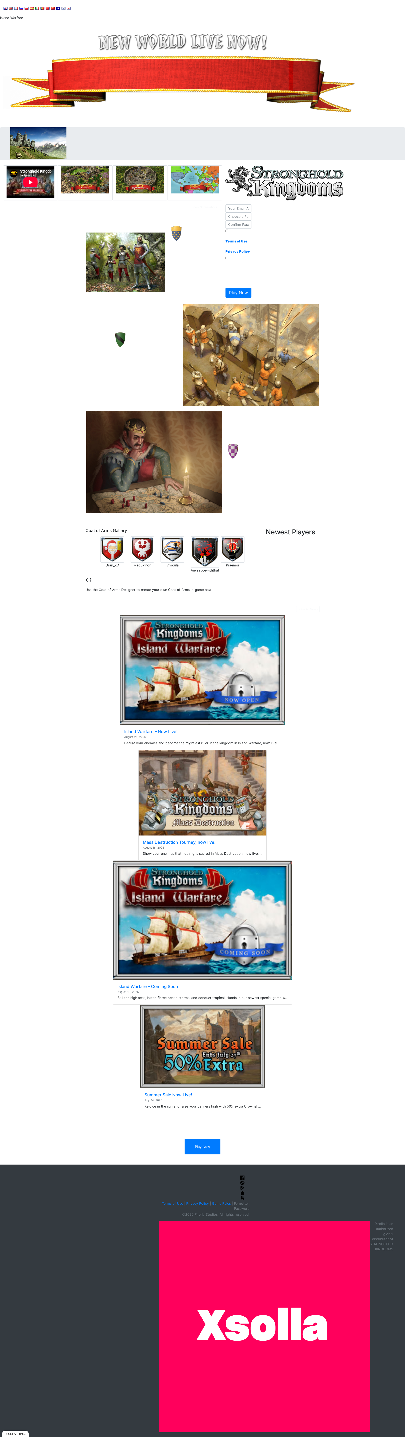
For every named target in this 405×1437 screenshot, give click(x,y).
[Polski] (26, 8)
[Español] (32, 8)
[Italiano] (37, 8)
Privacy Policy (197, 1203)
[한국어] (63, 8)
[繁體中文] (58, 8)
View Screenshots (205, 207)
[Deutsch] (11, 8)
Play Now (202, 1146)
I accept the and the (237, 243)
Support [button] (83, 7)
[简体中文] (53, 8)
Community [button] (105, 7)
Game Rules (221, 1203)
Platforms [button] (129, 7)
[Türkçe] (48, 8)
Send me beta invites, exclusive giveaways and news (237, 273)
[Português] (42, 8)
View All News (308, 609)
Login (147, 7)
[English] (5, 8)
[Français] (16, 8)
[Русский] (21, 8)
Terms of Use (172, 1203)
